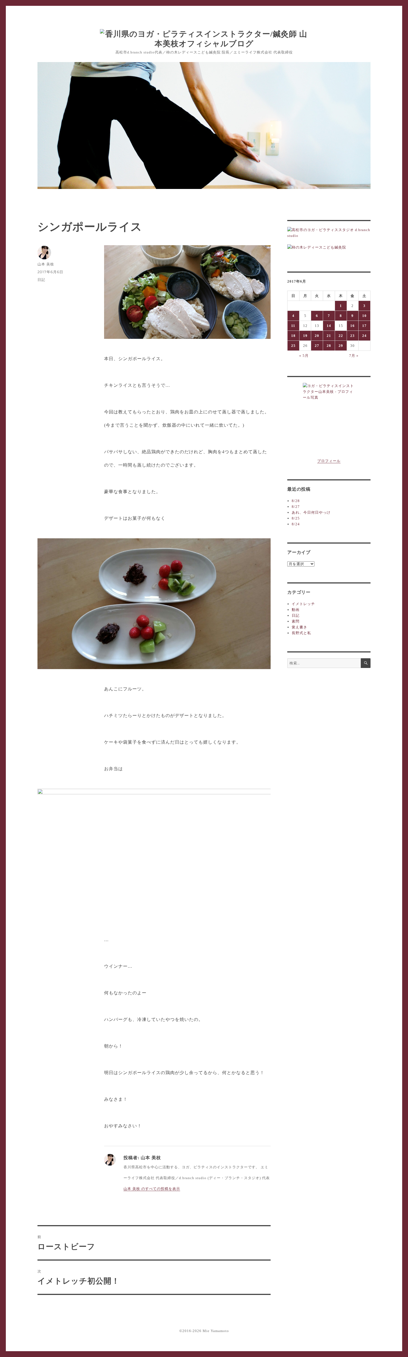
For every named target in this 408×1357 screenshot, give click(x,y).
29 (341, 346)
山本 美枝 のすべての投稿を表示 (152, 1189)
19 (305, 336)
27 (317, 346)
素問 (295, 621)
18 (293, 336)
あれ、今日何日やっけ (311, 512)
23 (352, 336)
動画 (295, 610)
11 (293, 326)
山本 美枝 (45, 264)
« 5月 (304, 356)
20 (317, 336)
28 (329, 346)
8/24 (296, 524)
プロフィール (329, 461)
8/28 (296, 501)
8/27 (296, 507)
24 (364, 336)
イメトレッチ (303, 604)
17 (364, 326)
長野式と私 (301, 633)
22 (341, 336)
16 (352, 326)
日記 (41, 279)
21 (329, 336)
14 (329, 326)
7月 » (354, 356)
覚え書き (299, 627)
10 (364, 316)
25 (293, 346)
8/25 (296, 518)
